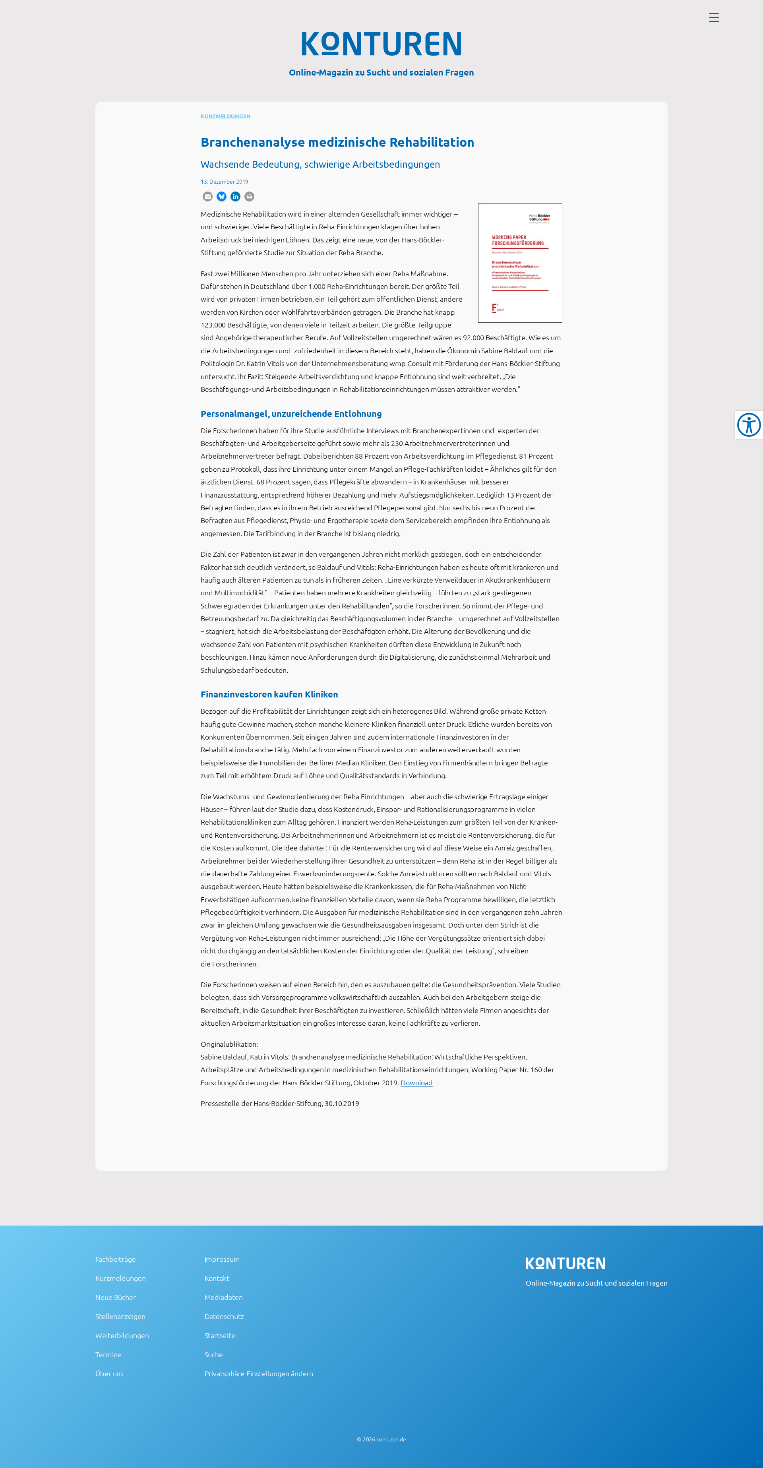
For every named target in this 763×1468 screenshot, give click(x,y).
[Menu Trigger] (714, 17)
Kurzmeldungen (226, 116)
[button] (208, 196)
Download (417, 1082)
